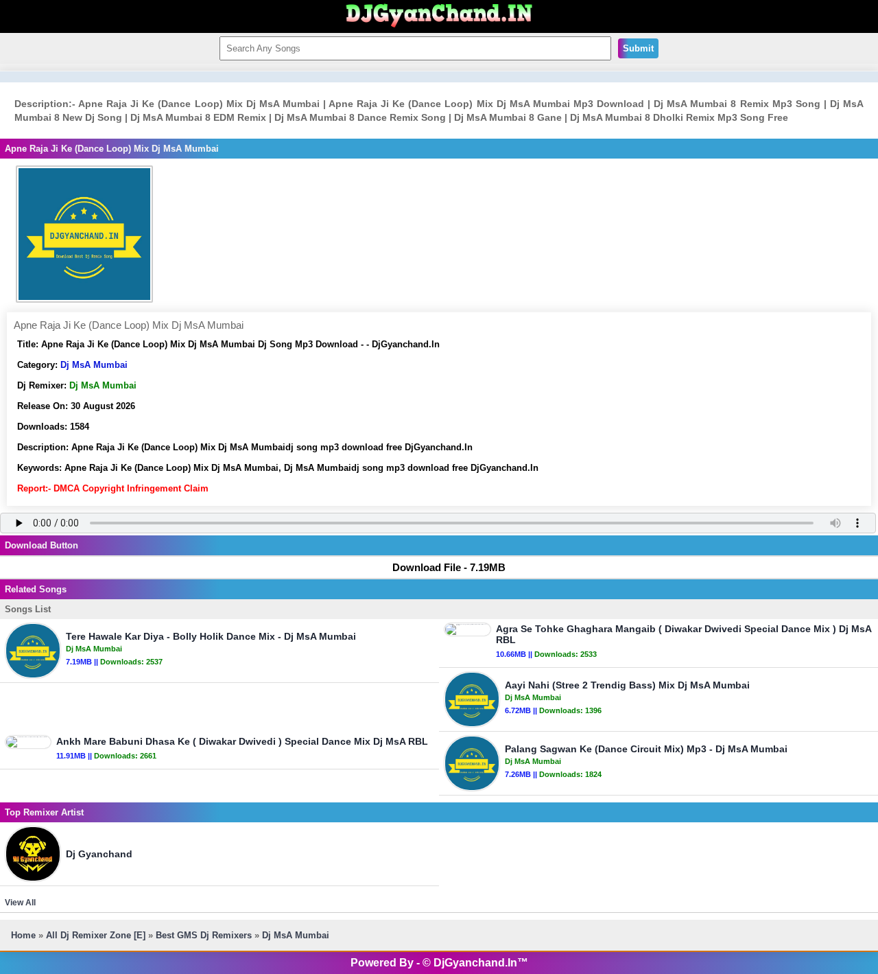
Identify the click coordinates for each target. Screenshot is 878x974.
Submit (638, 48)
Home (23, 935)
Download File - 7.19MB (449, 567)
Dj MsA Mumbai (94, 365)
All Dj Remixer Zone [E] (95, 935)
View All (20, 902)
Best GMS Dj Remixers (204, 935)
